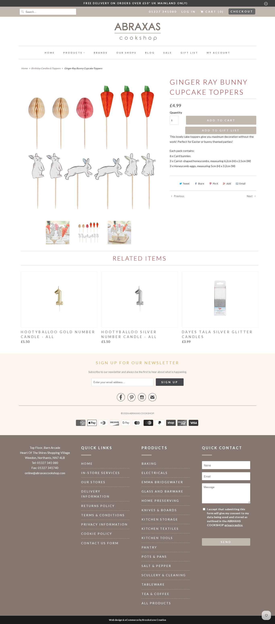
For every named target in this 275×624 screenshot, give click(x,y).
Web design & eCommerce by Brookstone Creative (137, 619)
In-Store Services (100, 473)
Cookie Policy (96, 533)
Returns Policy (98, 506)
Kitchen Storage (160, 519)
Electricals (155, 473)
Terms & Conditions (103, 515)
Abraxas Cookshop (141, 413)
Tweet (186, 183)
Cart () (214, 11)
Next (250, 196)
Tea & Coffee (156, 594)
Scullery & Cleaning (164, 575)
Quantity (176, 112)
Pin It (215, 183)
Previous (178, 196)
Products (73, 52)
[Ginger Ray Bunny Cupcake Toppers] (92, 147)
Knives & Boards (159, 510)
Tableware (153, 584)
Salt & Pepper (156, 566)
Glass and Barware (162, 491)
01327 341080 (163, 11)
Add (228, 183)
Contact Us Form (100, 543)
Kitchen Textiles (160, 528)
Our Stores (93, 482)
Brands (101, 52)
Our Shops (126, 52)
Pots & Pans (154, 556)
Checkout (242, 11)
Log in (188, 11)
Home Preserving (160, 500)
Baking (149, 463)
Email (242, 183)
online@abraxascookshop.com (45, 473)
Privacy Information (104, 524)
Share (201, 183)
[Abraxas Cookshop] (137, 32)
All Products (156, 603)
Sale (167, 52)
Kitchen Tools (157, 538)
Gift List (189, 52)
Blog (150, 52)
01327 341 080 (47, 463)
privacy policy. (233, 525)
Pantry (149, 547)
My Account (218, 52)
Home (50, 52)
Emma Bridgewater (162, 482)
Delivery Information (95, 493)
